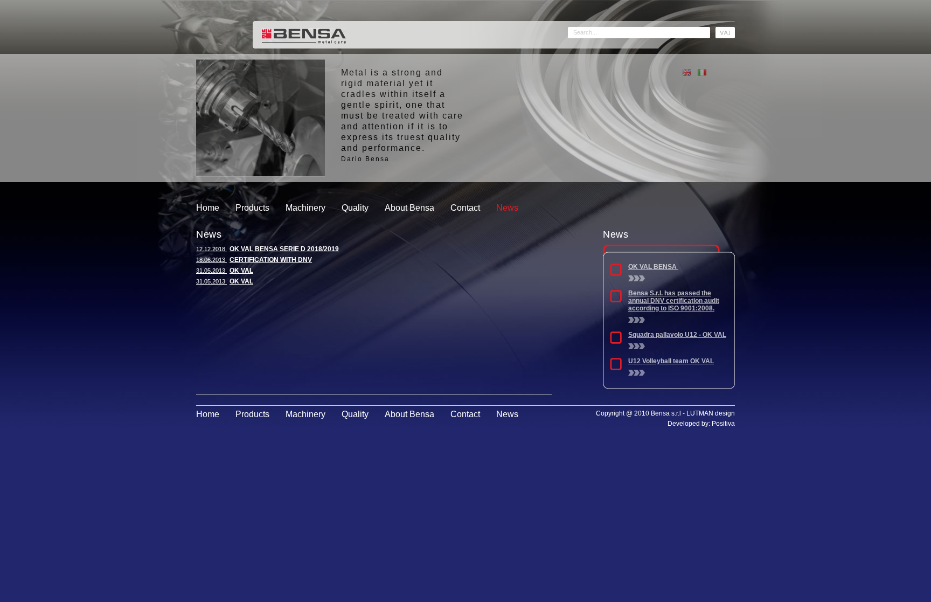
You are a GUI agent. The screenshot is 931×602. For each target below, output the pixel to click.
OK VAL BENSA (653, 267)
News (507, 207)
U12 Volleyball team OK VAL (671, 361)
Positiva (723, 423)
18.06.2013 (254, 260)
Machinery (305, 207)
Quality (355, 207)
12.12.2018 (267, 249)
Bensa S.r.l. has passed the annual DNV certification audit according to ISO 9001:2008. (673, 300)
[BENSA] (304, 35)
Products (252, 207)
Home (207, 207)
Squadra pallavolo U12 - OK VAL (677, 334)
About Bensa (409, 207)
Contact (465, 207)
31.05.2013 (224, 270)
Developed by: (690, 423)
